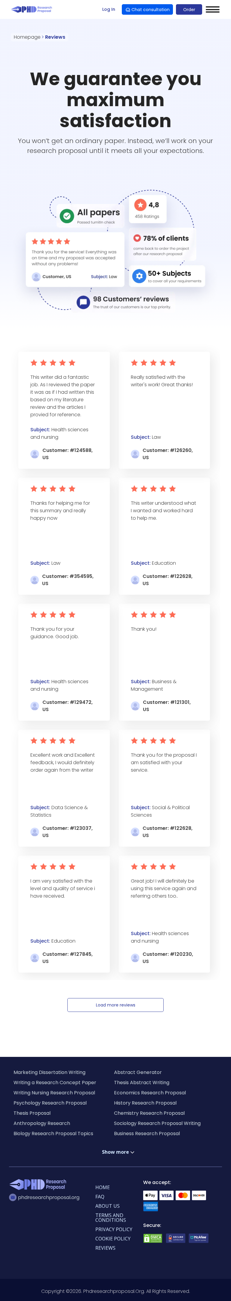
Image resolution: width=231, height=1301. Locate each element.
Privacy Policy (113, 1229)
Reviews (105, 1248)
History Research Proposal (145, 1102)
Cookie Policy (113, 1238)
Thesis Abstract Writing (141, 1082)
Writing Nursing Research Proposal (54, 1092)
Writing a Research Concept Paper (55, 1082)
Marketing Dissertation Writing (49, 1072)
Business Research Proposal (147, 1133)
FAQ (99, 1196)
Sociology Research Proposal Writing (157, 1123)
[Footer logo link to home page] (39, 1185)
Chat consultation (150, 10)
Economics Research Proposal (150, 1092)
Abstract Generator (138, 1072)
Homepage (27, 37)
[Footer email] (46, 1197)
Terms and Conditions (110, 1217)
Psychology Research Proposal (50, 1102)
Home (102, 1187)
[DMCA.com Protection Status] (152, 1241)
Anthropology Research (42, 1123)
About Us (107, 1206)
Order (189, 10)
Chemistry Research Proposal (149, 1113)
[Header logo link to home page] (32, 9)
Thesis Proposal (32, 1113)
